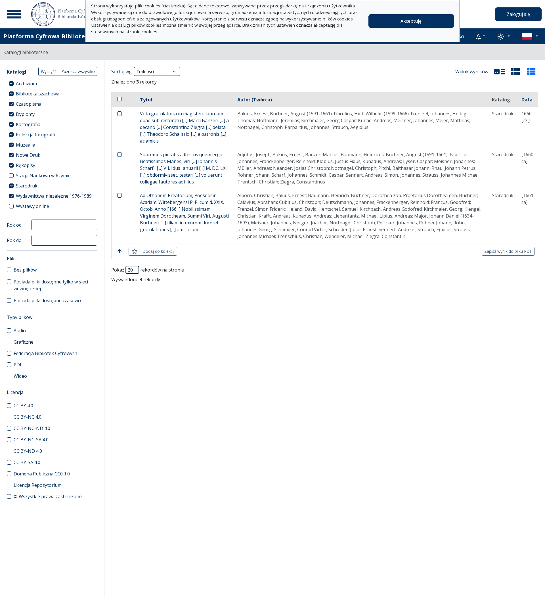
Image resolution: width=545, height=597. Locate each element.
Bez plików (25, 270)
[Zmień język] (530, 36)
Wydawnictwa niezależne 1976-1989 (54, 196)
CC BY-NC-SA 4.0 (31, 440)
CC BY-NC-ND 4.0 (32, 428)
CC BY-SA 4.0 (27, 462)
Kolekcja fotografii (35, 134)
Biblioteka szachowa (37, 94)
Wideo (20, 376)
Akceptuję (411, 21)
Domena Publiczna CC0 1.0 (42, 474)
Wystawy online (32, 206)
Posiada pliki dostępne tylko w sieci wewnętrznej (51, 285)
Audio (20, 330)
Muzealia (25, 145)
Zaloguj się (518, 14)
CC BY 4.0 (23, 405)
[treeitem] (52, 83)
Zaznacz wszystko (78, 71)
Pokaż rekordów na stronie (147, 270)
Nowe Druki (28, 155)
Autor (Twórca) (254, 100)
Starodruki (27, 186)
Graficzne (23, 342)
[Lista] (499, 71)
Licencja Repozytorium (38, 485)
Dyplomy (25, 114)
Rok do (14, 240)
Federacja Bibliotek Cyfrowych (45, 353)
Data (527, 100)
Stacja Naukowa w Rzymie (43, 175)
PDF (18, 365)
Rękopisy (25, 165)
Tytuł (146, 100)
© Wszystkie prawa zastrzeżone (48, 496)
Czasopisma (28, 104)
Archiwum (26, 83)
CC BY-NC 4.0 (27, 417)
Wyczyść (48, 71)
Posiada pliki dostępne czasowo (47, 300)
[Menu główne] (13, 14)
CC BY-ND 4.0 (28, 451)
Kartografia (28, 124)
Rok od (14, 225)
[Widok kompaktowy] (515, 71)
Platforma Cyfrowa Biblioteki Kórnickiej (62, 36)
